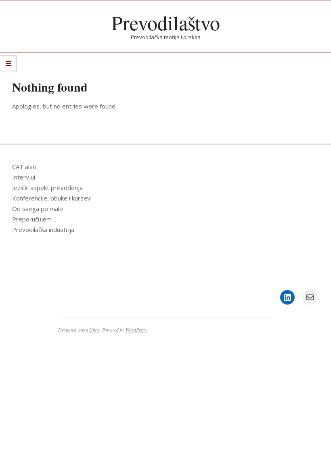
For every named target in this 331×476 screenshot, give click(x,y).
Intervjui (23, 177)
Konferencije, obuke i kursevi (52, 198)
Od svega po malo (37, 209)
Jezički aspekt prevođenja (47, 188)
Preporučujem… (34, 219)
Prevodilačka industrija (43, 229)
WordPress (136, 329)
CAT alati (24, 167)
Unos (94, 329)
